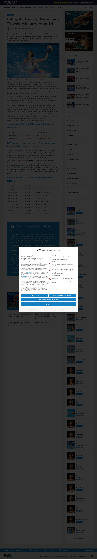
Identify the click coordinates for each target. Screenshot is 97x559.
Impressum (63, 309)
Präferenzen (34, 309)
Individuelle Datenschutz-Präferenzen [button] (62, 295)
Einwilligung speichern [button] (48, 304)
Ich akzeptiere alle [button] (34, 295)
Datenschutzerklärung (29, 272)
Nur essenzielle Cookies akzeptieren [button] (48, 299)
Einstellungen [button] (24, 276)
